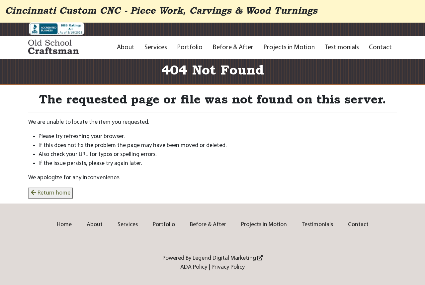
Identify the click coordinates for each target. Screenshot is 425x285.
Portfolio (190, 47)
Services (155, 47)
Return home (53, 193)
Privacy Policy (228, 267)
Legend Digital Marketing (225, 258)
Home (64, 224)
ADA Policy (193, 267)
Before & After (232, 47)
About (125, 47)
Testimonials (342, 47)
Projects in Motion (289, 47)
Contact (380, 47)
